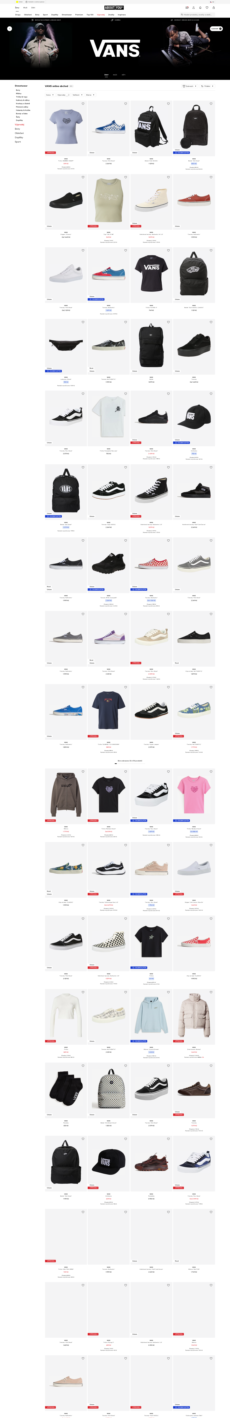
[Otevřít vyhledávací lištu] (181, 15)
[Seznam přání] (207, 7)
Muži (25, 8)
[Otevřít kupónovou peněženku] (186, 7)
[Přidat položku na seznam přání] (82, 103)
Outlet (21, 2)
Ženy (17, 8)
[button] (189, 86)
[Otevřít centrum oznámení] (200, 8)
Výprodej (61, 95)
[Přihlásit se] (193, 7)
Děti (33, 8)
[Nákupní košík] (213, 7)
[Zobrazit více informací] (66, 170)
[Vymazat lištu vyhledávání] (213, 15)
